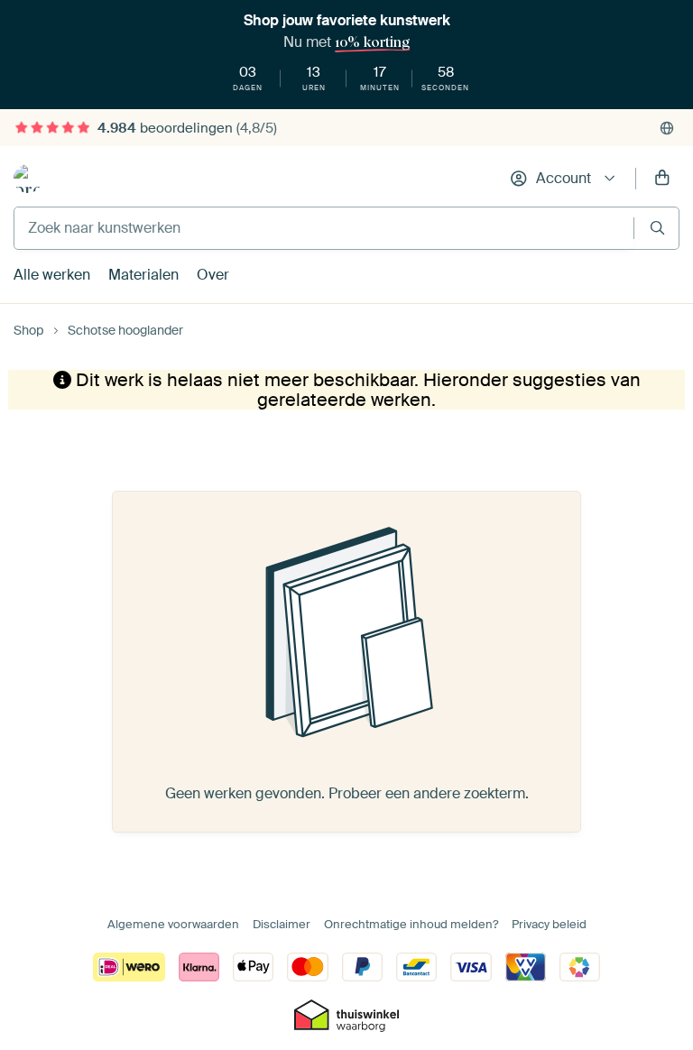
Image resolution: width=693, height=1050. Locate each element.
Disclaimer (281, 924)
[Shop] (28, 178)
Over (213, 274)
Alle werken (52, 274)
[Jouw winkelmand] (662, 178)
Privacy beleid (549, 924)
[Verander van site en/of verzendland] (666, 128)
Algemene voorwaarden (173, 924)
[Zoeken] (657, 227)
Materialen (143, 274)
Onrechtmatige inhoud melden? (411, 924)
